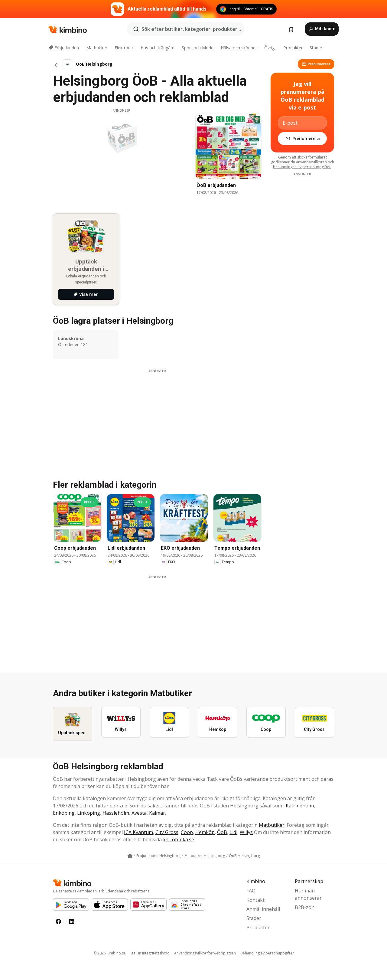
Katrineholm (300, 805)
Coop (187, 832)
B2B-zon (304, 907)
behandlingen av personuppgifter (302, 166)
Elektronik (124, 48)
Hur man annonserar (308, 894)
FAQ (250, 890)
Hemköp (205, 832)
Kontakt (255, 900)
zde (123, 805)
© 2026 (109, 953)
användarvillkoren (311, 162)
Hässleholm (115, 813)
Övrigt (270, 48)
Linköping (88, 813)
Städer (316, 48)
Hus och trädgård (157, 48)
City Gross (166, 832)
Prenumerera (319, 64)
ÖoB (222, 832)
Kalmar (157, 813)
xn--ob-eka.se (178, 839)
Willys (246, 832)
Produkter (293, 48)
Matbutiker (96, 48)
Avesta (139, 813)
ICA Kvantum (138, 832)
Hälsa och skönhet (239, 48)
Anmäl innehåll (263, 909)
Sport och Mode (197, 48)
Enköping (64, 813)
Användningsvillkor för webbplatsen (205, 953)
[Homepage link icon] (130, 855)
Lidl (233, 832)
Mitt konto (325, 28)
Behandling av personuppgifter (267, 953)
